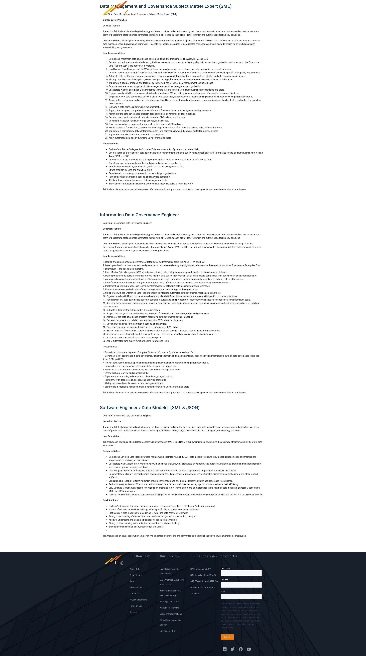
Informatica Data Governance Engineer (139, 215)
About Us (139, 8)
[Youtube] (249, 649)
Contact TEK (250, 8)
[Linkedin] (225, 649)
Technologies (182, 8)
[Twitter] (233, 649)
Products (205, 8)
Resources (227, 8)
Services (159, 8)
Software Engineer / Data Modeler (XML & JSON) (150, 407)
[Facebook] (241, 649)
